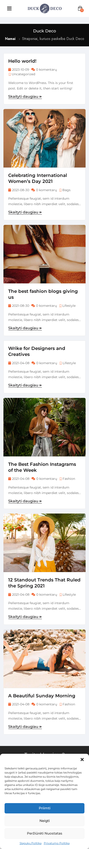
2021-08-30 (20, 190)
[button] (82, 759)
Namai (10, 38)
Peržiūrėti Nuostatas (44, 833)
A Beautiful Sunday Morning (41, 695)
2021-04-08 (20, 363)
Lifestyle (69, 306)
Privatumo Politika (57, 843)
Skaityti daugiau (23, 96)
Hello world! (22, 61)
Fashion (69, 479)
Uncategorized (23, 74)
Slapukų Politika (31, 843)
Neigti (44, 820)
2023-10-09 (20, 69)
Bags (66, 190)
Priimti (44, 808)
